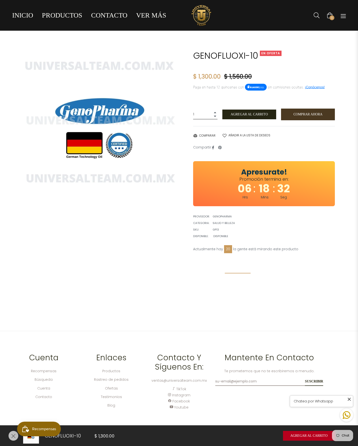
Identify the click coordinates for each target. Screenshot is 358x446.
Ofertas (111, 388)
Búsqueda (44, 379)
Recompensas (44, 371)
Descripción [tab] (238, 269)
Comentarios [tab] (277, 269)
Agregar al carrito (309, 435)
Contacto (43, 396)
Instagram (180, 395)
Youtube (180, 407)
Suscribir (314, 381)
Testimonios (111, 396)
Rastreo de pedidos (111, 379)
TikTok (180, 389)
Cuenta (43, 388)
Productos (111, 371)
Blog (111, 405)
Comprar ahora (307, 114)
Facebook (180, 401)
